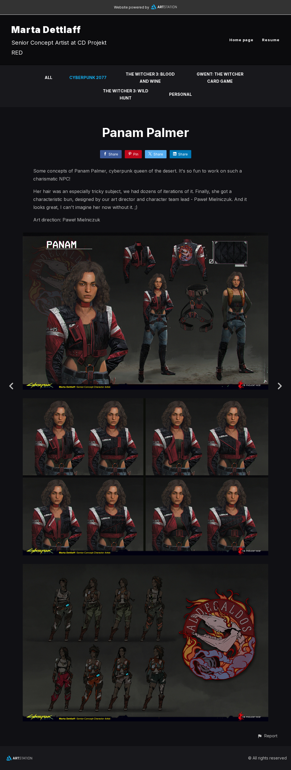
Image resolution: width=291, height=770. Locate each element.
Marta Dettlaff (46, 29)
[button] (267, 736)
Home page (241, 40)
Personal (180, 94)
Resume (271, 40)
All (48, 77)
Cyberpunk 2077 (88, 77)
